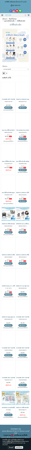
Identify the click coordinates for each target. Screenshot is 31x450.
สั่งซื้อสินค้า (9, 107)
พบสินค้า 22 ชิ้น (6, 78)
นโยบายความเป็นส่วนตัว (17, 443)
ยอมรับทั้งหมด (19, 447)
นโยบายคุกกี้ (5, 444)
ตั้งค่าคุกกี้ (11, 447)
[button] (24, 15)
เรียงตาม (5, 66)
